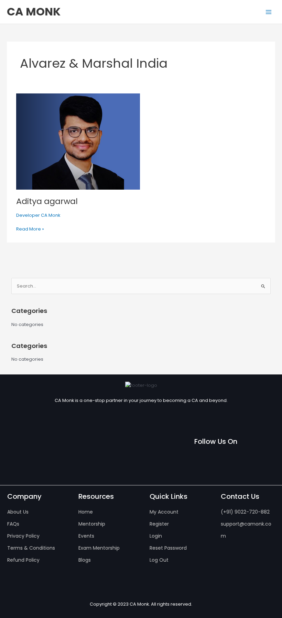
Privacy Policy (23, 535)
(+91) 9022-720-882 (245, 511)
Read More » (30, 228)
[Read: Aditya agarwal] (78, 141)
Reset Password (168, 547)
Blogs (84, 560)
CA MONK (34, 11)
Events (86, 535)
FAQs (13, 523)
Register (159, 523)
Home (85, 511)
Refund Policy (23, 560)
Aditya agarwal (47, 201)
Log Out (159, 560)
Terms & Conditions (31, 547)
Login (156, 535)
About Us (18, 511)
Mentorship (91, 523)
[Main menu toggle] (268, 12)
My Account (164, 511)
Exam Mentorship (99, 547)
